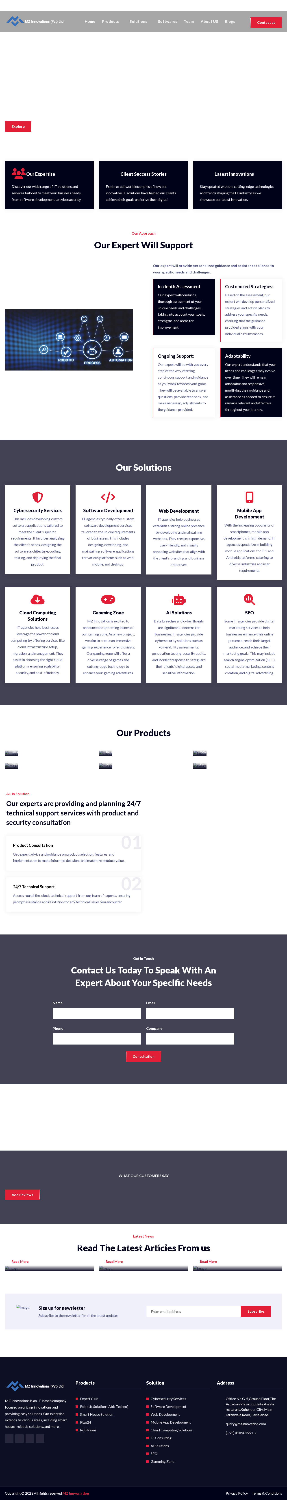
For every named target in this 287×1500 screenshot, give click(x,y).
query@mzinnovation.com (246, 1424)
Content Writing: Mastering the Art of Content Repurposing (237, 1226)
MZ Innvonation (76, 1493)
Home (90, 21)
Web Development (165, 1414)
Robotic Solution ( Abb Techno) (104, 1406)
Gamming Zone (162, 1461)
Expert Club (89, 1398)
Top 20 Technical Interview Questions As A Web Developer (45, 1226)
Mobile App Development (171, 1422)
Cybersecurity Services (168, 1398)
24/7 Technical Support (34, 886)
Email (150, 1003)
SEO (154, 1453)
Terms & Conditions (267, 1493)
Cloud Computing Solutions (172, 1430)
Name (58, 1003)
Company (154, 1028)
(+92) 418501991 (24, 5)
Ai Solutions (160, 1446)
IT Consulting (161, 1438)
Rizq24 (85, 1422)
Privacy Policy (237, 1493)
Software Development (168, 1406)
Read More (20, 1261)
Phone (58, 1028)
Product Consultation (33, 845)
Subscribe (256, 1311)
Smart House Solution (96, 1414)
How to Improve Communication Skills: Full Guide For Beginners (140, 1226)
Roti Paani (88, 1430)
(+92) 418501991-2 (241, 1433)
